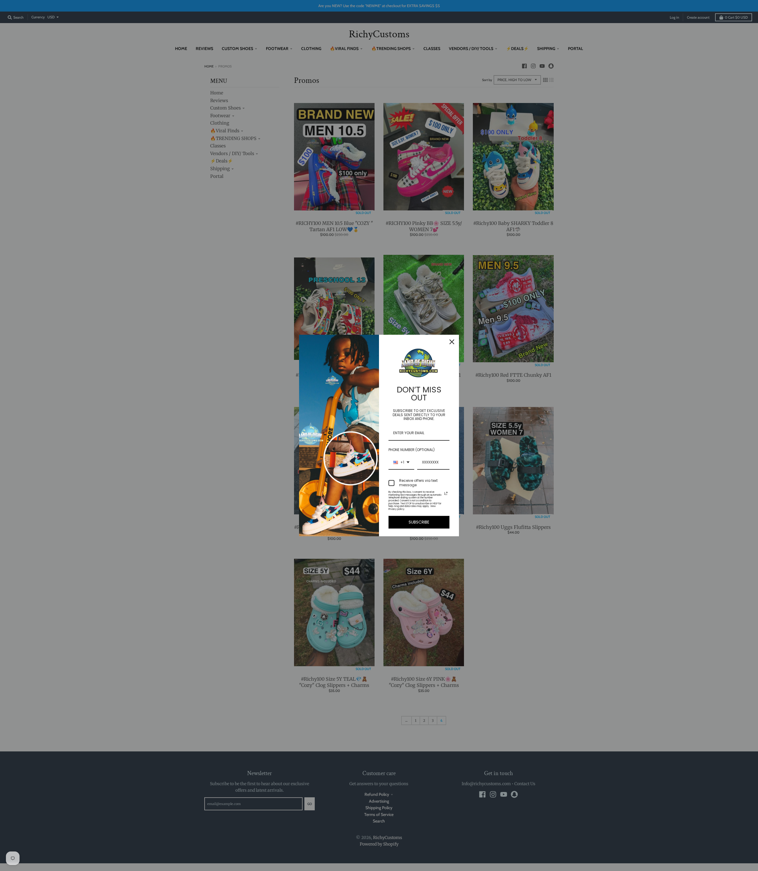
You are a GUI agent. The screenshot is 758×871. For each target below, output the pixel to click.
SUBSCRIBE (419, 522)
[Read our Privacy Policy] (445, 493)
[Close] (452, 342)
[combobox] (401, 462)
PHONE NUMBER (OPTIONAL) (411, 449)
